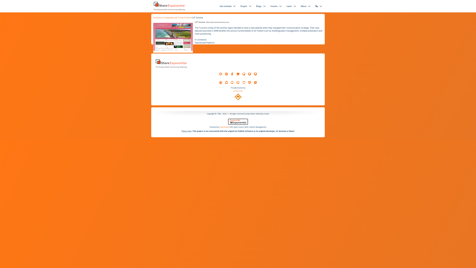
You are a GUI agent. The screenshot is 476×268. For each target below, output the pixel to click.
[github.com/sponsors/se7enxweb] (238, 73)
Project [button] (243, 6)
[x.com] (220, 73)
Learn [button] (289, 6)
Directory (157, 17)
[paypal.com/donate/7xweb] (255, 73)
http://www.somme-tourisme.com (217, 22)
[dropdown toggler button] (234, 6)
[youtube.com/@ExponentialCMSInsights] (232, 82)
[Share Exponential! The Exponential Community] (169, 6)
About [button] (303, 6)
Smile (187, 17)
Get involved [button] (225, 6)
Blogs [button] (258, 6)
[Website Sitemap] (249, 82)
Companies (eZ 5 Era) (173, 17)
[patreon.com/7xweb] (243, 73)
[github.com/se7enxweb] (220, 82)
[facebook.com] (232, 73)
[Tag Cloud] (243, 82)
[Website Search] (255, 82)
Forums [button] (274, 6)
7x (228, 114)
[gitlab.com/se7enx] (226, 82)
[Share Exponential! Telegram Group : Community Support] (238, 82)
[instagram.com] (226, 73)
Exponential (224, 127)
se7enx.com (238, 91)
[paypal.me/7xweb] (249, 73)
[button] (316, 6)
